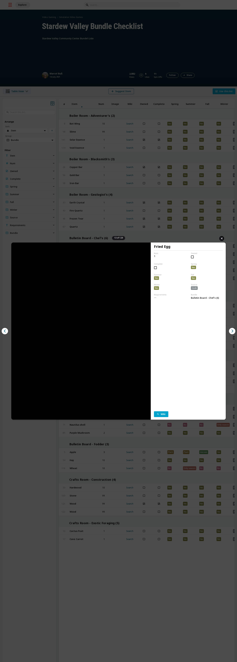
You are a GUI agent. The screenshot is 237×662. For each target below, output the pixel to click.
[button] (5, 331)
